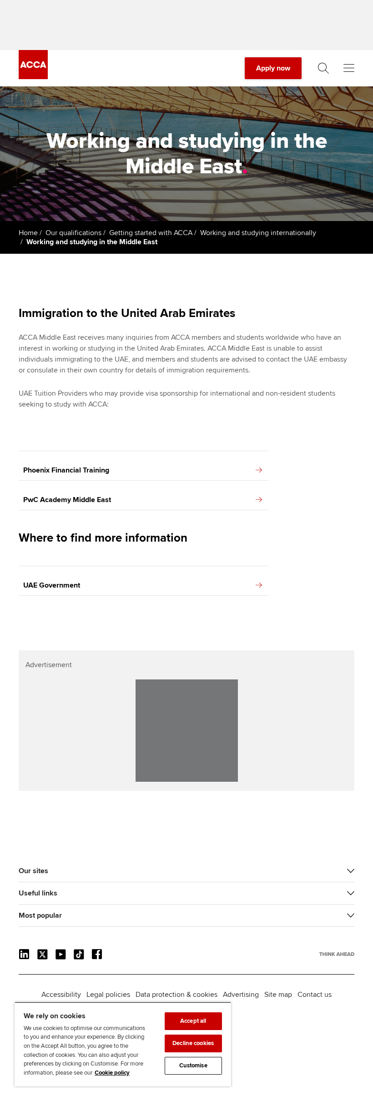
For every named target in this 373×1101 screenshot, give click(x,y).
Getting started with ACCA (150, 232)
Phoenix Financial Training (66, 470)
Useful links (38, 893)
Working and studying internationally (258, 232)
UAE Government (51, 585)
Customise (193, 1065)
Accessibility (61, 994)
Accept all (193, 1021)
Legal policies (108, 994)
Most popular (40, 915)
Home (28, 232)
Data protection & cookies (176, 994)
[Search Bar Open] (323, 68)
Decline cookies (193, 1043)
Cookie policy (112, 1072)
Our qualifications (73, 232)
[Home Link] (336, 954)
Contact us (314, 994)
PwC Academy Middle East (67, 499)
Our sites (33, 870)
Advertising (241, 994)
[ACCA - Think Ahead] (33, 76)
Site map (278, 994)
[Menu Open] (349, 68)
